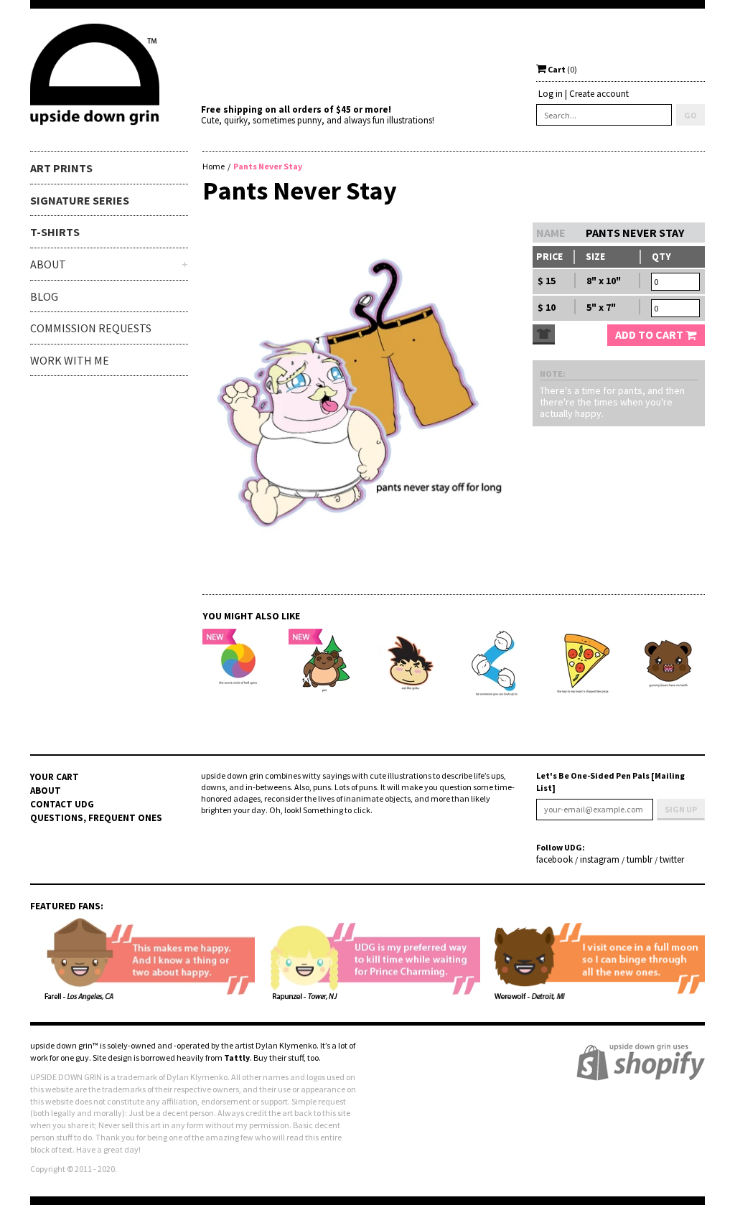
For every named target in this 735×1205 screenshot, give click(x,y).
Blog (44, 296)
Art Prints (61, 168)
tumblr (639, 860)
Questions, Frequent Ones (96, 818)
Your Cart (54, 777)
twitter (672, 860)
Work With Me (69, 360)
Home (213, 166)
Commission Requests (90, 328)
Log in (550, 94)
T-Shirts (55, 232)
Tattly (237, 1057)
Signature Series (79, 200)
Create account (599, 94)
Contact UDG (62, 804)
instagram (599, 860)
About (45, 790)
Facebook (554, 860)
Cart (561, 69)
